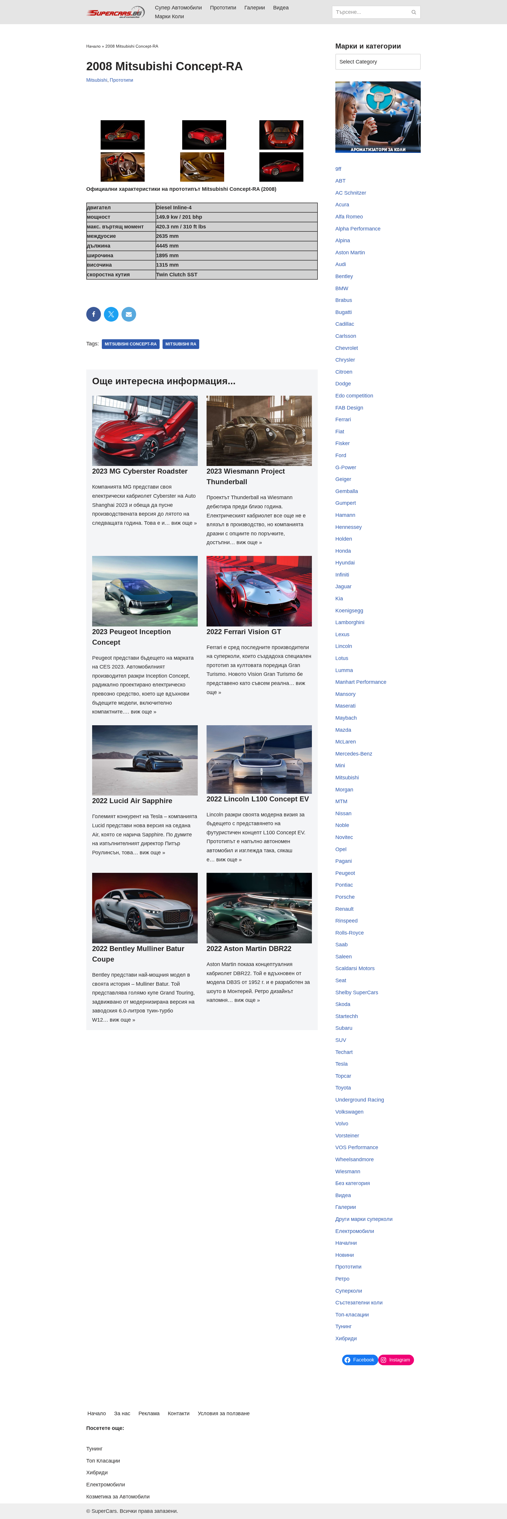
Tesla (341, 1064)
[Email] (128, 314)
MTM (341, 801)
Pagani (343, 861)
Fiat (339, 432)
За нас (122, 1413)
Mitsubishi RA (180, 344)
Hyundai (345, 563)
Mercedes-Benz (353, 754)
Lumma (344, 670)
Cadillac (344, 324)
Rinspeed (346, 921)
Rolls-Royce (349, 933)
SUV (340, 1040)
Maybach (346, 718)
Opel (341, 849)
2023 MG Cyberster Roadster (139, 471)
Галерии (254, 8)
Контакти (179, 1413)
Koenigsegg (349, 611)
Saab (341, 945)
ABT (340, 181)
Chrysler (345, 360)
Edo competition (354, 396)
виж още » (184, 523)
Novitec (344, 837)
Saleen (343, 957)
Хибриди (346, 1338)
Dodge (343, 384)
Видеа (281, 8)
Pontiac (344, 885)
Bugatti (343, 312)
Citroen (343, 372)
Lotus (341, 658)
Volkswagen (349, 1112)
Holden (343, 539)
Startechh (346, 1016)
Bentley (344, 276)
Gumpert (345, 503)
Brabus (343, 300)
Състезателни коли (359, 1303)
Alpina (342, 240)
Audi (340, 264)
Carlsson (345, 336)
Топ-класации (352, 1315)
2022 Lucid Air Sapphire (132, 801)
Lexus (342, 634)
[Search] (414, 12)
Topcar (343, 1076)
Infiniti (342, 575)
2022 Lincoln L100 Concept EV (258, 799)
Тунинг (343, 1326)
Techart (344, 1052)
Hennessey (348, 527)
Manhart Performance (360, 682)
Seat (340, 980)
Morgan (344, 790)
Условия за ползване (224, 1413)
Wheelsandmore (354, 1159)
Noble (342, 825)
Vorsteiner (347, 1136)
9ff (338, 169)
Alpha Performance (358, 229)
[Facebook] (93, 314)
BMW (341, 288)
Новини (344, 1255)
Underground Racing (359, 1100)
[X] (111, 314)
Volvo (341, 1124)
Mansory (345, 694)
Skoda (342, 1004)
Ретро (342, 1279)
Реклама (149, 1413)
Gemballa (346, 491)
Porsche (345, 897)
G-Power (345, 467)
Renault (344, 909)
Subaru (343, 1028)
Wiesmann (347, 1171)
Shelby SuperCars (356, 992)
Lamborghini (349, 622)
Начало (93, 46)
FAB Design (349, 408)
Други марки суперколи (364, 1219)
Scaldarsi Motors (355, 968)
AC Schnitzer (350, 193)
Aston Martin (350, 252)
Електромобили (354, 1231)
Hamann (345, 515)
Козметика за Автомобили (118, 1497)
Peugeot (345, 873)
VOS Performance (356, 1147)
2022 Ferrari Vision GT (244, 632)
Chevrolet (346, 348)
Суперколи (348, 1291)
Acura (342, 205)
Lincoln (343, 646)
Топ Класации (103, 1461)
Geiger (343, 479)
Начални (346, 1243)
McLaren (345, 742)
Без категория (352, 1183)
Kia (339, 598)
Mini (340, 765)
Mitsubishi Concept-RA (131, 344)
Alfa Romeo (349, 217)
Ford (340, 455)
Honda (343, 551)
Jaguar (343, 586)
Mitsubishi (96, 80)
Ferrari (343, 419)
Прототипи (223, 8)
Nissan (343, 813)
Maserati (345, 706)
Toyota (343, 1088)
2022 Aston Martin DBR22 (249, 948)
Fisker (342, 443)
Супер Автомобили (178, 8)
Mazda (343, 730)
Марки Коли (169, 16)
